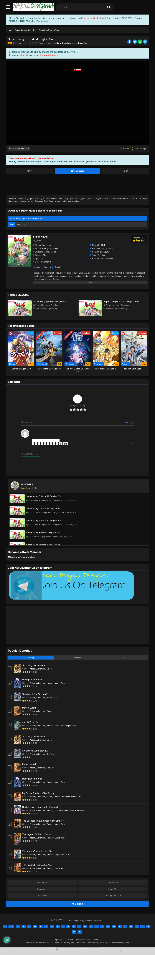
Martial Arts (60, 683)
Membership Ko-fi (92, 18)
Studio (41, 889)
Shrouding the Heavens (33, 665)
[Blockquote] (51, 443)
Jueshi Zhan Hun (30, 722)
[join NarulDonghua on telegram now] (71, 600)
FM (18, 224)
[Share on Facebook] (129, 42)
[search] (108, 7)
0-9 (11, 926)
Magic (57, 854)
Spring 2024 (105, 252)
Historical (66, 797)
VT (24, 224)
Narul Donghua (63, 43)
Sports (58, 267)
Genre (41, 882)
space (55, 697)
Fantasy (49, 683)
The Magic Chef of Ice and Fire (37, 851)
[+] (65, 444)
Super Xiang (83, 43)
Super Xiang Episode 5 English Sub (121, 301)
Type (41, 895)
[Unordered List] (48, 443)
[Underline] (39, 443)
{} (60, 444)
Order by (112, 895)
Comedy (47, 267)
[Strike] (42, 443)
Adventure (40, 669)
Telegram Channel (49, 55)
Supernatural (71, 725)
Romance (79, 810)
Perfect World (29, 707)
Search (78, 903)
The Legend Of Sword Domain (37, 834)
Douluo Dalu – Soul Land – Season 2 (40, 807)
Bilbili (103, 245)
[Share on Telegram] (145, 42)
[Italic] (36, 443)
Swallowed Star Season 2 (35, 694)
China (45, 255)
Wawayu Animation (50, 248)
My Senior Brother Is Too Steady (38, 793)
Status (112, 889)
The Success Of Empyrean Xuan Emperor (43, 820)
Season (112, 882)
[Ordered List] (45, 443)
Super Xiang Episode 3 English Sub (50, 301)
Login (131, 422)
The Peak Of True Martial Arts (37, 865)
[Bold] (33, 443)
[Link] (57, 443)
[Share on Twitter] (135, 42)
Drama (49, 797)
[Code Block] (54, 443)
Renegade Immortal (32, 679)
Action (37, 267)
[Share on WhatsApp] (140, 42)
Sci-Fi (49, 669)
